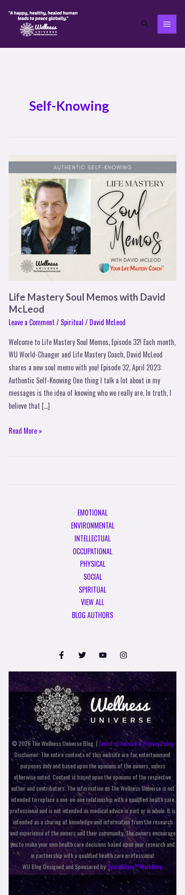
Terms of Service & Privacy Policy (136, 743)
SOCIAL (92, 577)
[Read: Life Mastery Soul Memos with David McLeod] (92, 216)
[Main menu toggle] (166, 24)
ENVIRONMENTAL (92, 525)
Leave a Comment (32, 322)
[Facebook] (61, 655)
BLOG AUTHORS (92, 615)
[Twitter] (82, 655)
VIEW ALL (92, 602)
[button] (145, 24)
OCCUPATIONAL (92, 551)
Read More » (25, 430)
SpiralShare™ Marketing (135, 866)
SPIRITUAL (92, 589)
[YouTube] (103, 655)
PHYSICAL (92, 564)
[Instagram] (123, 655)
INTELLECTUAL (92, 538)
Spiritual (72, 322)
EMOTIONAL (92, 512)
